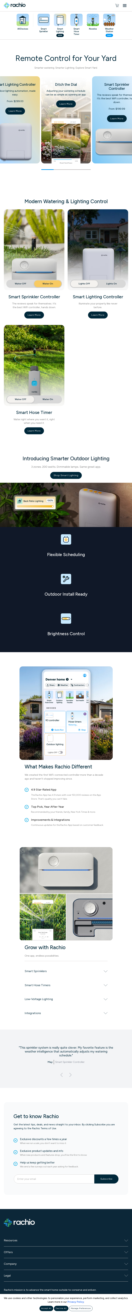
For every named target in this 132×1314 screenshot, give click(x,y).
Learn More (15, 111)
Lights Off (84, 283)
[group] (66, 123)
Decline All (61, 1308)
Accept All (46, 1308)
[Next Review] (70, 1075)
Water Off (20, 283)
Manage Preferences (81, 1308)
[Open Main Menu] (125, 6)
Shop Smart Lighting (66, 475)
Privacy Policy (75, 1301)
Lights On (111, 283)
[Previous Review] (61, 1075)
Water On (47, 283)
